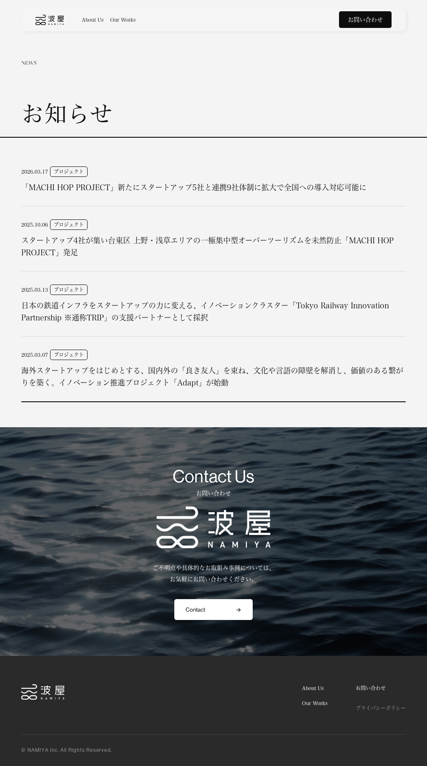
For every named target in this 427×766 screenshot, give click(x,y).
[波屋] (49, 20)
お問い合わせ (365, 20)
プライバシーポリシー (381, 708)
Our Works (123, 19)
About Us (92, 19)
